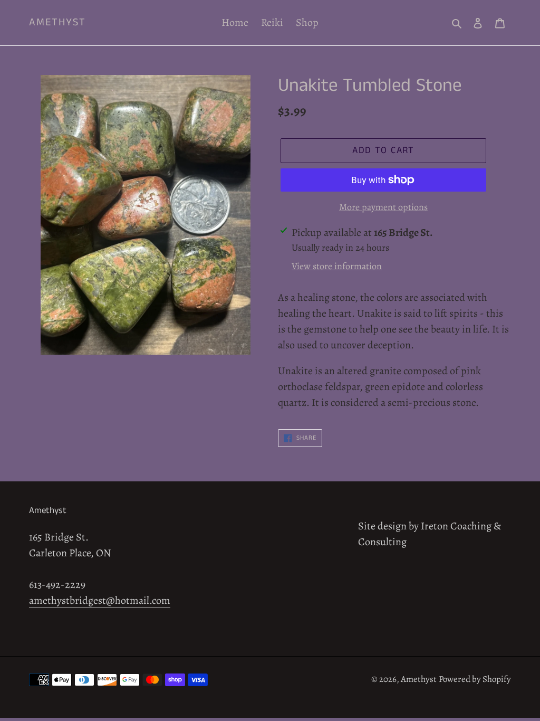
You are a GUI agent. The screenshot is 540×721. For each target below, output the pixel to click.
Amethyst (57, 22)
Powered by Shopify (475, 679)
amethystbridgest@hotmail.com (99, 600)
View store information (337, 266)
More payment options (383, 207)
